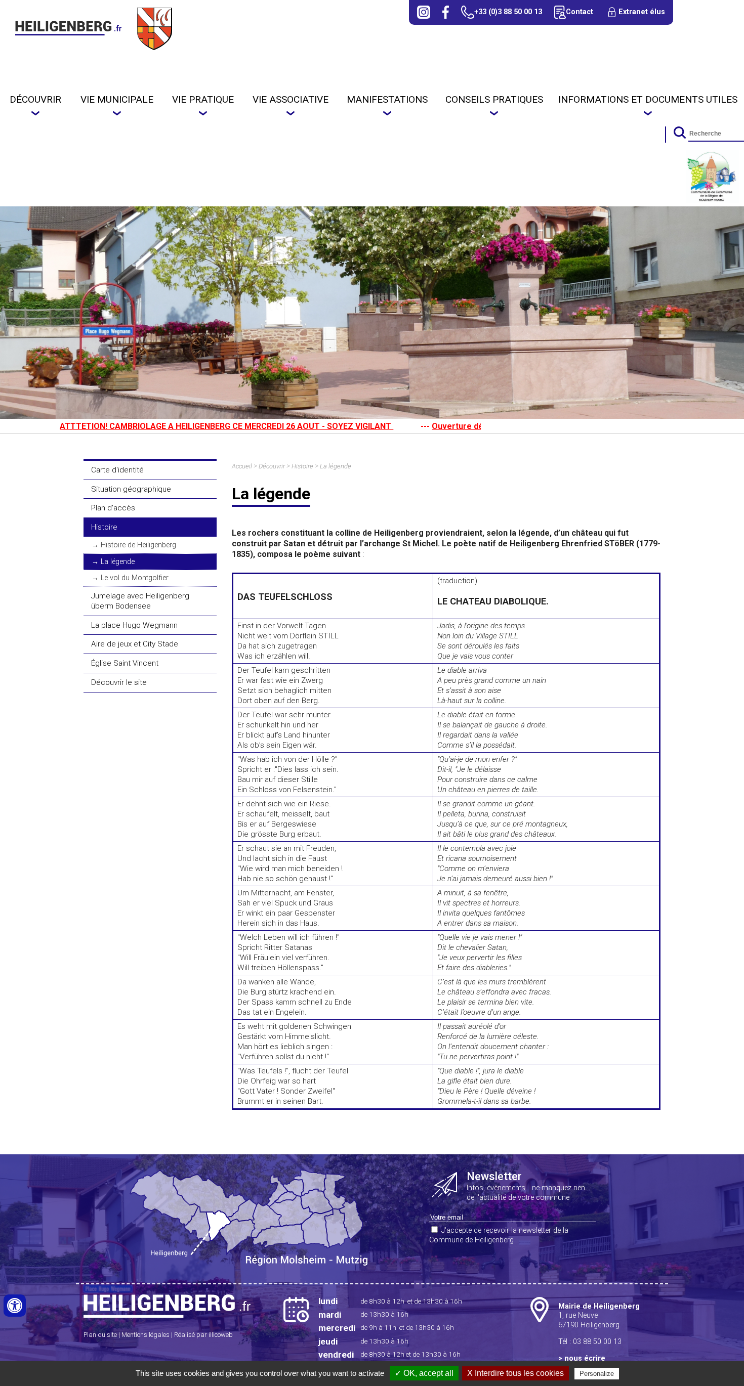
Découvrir (35, 99)
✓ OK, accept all (424, 1373)
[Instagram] (424, 12)
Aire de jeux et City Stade (134, 643)
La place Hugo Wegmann (134, 625)
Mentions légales (145, 1334)
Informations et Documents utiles (647, 99)
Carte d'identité (117, 469)
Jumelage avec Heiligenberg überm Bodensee (140, 601)
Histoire (104, 527)
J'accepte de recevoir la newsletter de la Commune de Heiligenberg (498, 1235)
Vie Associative (290, 99)
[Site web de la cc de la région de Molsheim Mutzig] (712, 200)
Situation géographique (131, 489)
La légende (118, 561)
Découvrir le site (119, 682)
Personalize (597, 1373)
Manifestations (387, 99)
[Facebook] (445, 12)
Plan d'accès (113, 507)
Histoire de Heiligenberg (138, 545)
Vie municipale (116, 99)
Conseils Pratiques (494, 99)
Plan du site (100, 1334)
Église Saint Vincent (124, 663)
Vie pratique (203, 99)
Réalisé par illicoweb (203, 1334)
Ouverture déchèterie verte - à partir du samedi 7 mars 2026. (477, 426)
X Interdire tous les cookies (515, 1373)
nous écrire (584, 1358)
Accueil (242, 466)
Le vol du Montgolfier (135, 578)
